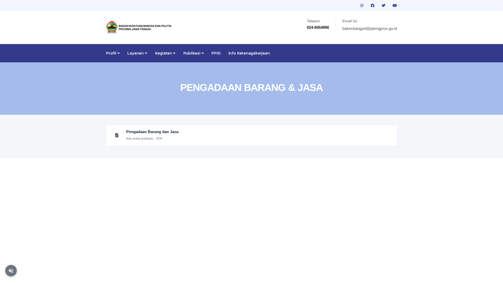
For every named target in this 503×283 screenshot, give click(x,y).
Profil (111, 53)
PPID (215, 53)
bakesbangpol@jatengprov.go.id (369, 28)
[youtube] (395, 5)
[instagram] (362, 5)
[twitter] (384, 5)
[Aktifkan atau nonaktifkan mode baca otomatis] (11, 270)
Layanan (136, 53)
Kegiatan (164, 53)
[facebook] (373, 5)
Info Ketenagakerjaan (249, 53)
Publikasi (192, 53)
